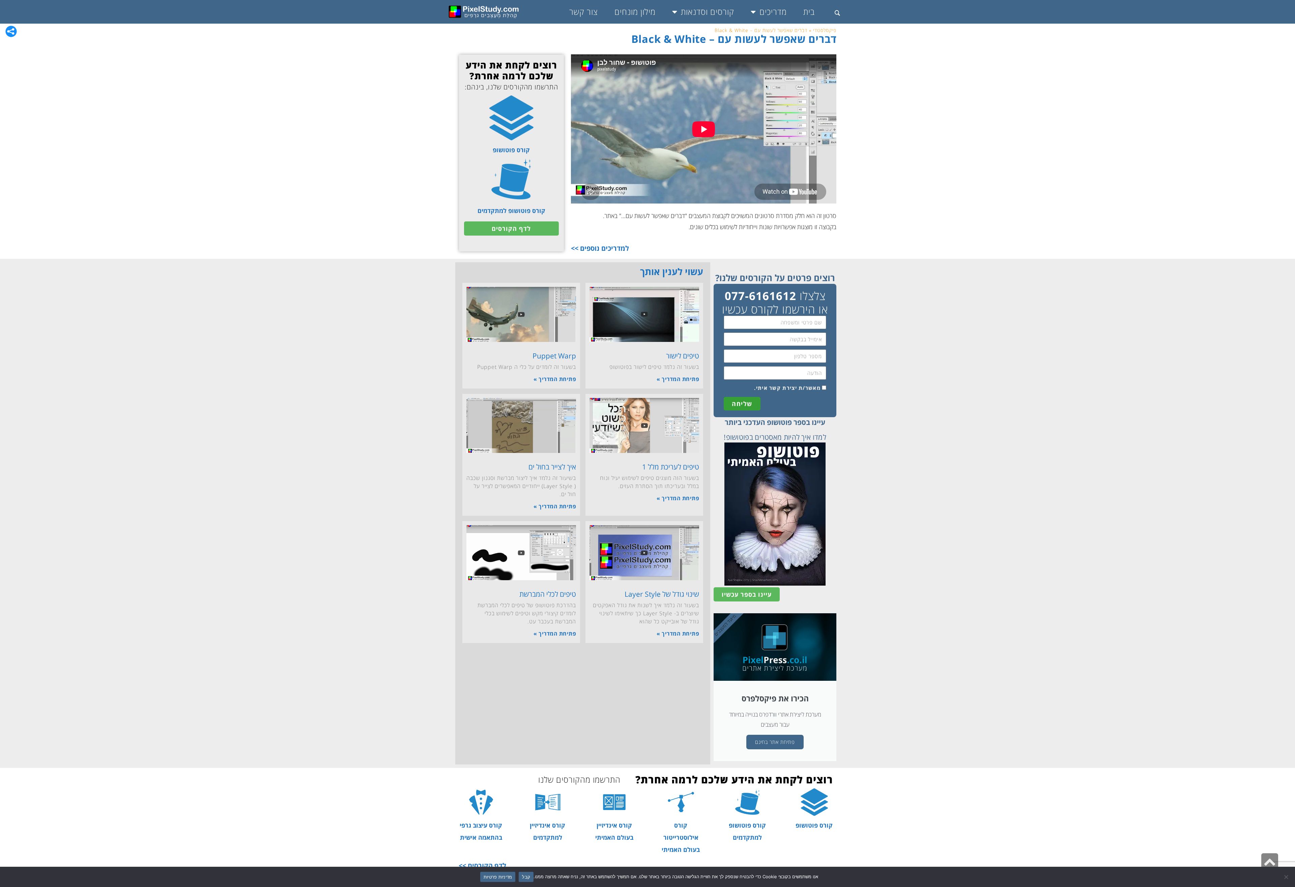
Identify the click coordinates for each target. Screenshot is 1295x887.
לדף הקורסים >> (482, 865)
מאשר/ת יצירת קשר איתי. (787, 387)
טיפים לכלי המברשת (547, 594)
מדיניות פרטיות (498, 877)
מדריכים (773, 11)
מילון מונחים (635, 11)
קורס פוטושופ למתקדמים (511, 211)
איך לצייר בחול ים (552, 467)
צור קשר (583, 11)
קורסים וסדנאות (707, 11)
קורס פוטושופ (511, 150)
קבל (526, 877)
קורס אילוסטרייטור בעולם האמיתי (681, 837)
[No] (1286, 876)
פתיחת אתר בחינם (775, 741)
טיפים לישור (682, 355)
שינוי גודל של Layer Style (662, 594)
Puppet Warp (554, 355)
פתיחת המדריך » (678, 379)
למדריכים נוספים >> (600, 248)
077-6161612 (760, 295)
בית (809, 11)
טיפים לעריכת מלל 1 (670, 467)
